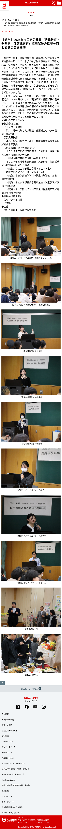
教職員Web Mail (8, 758)
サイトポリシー (8, 801)
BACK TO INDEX (31, 688)
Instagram (44, 707)
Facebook (27, 707)
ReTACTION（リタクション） (13, 774)
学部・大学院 (7, 725)
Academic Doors (8, 780)
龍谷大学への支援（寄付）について (15, 769)
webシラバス (7, 752)
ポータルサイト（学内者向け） (14, 763)
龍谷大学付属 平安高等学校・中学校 (16, 785)
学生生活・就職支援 (9, 730)
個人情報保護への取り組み (12, 807)
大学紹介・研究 (8, 719)
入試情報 (5, 714)
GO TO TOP (2, 683)
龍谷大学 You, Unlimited (4, 5)
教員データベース (8, 747)
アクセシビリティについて (12, 812)
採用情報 (5, 791)
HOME (2, 19)
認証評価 (5, 736)
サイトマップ (7, 796)
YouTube (35, 707)
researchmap (7, 741)
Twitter (18, 707)
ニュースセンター (14, 20)
